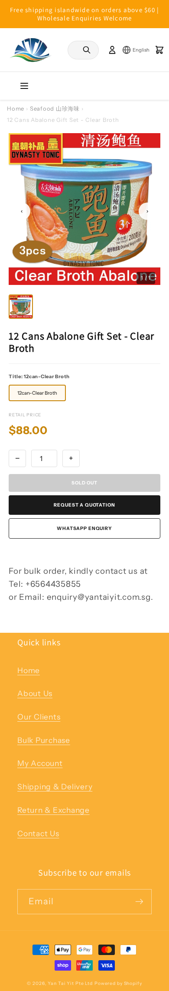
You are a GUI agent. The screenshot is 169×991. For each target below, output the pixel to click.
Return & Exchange (53, 809)
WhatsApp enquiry (84, 528)
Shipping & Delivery (54, 786)
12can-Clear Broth (37, 393)
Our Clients (38, 716)
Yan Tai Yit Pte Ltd (70, 983)
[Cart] (159, 50)
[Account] (112, 50)
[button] (21, 306)
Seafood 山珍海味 (55, 108)
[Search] (86, 50)
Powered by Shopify (118, 983)
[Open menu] (24, 86)
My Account (40, 763)
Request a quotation (84, 505)
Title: (39, 376)
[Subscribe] (139, 901)
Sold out (85, 483)
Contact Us (38, 833)
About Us (34, 693)
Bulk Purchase (43, 740)
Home (15, 108)
